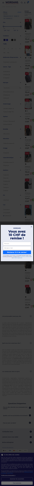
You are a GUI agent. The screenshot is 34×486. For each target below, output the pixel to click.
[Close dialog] (31, 226)
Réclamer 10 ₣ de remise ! (17, 252)
